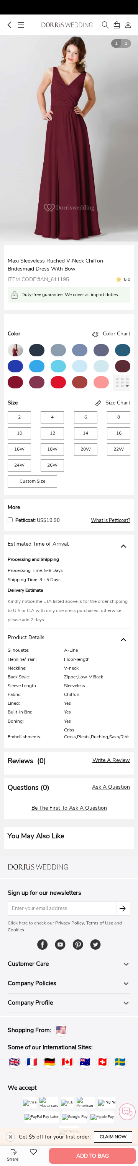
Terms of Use (99, 923)
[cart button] (116, 25)
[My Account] (128, 25)
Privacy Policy (69, 923)
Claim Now (113, 1137)
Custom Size (32, 481)
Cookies (16, 930)
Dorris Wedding (67, 24)
